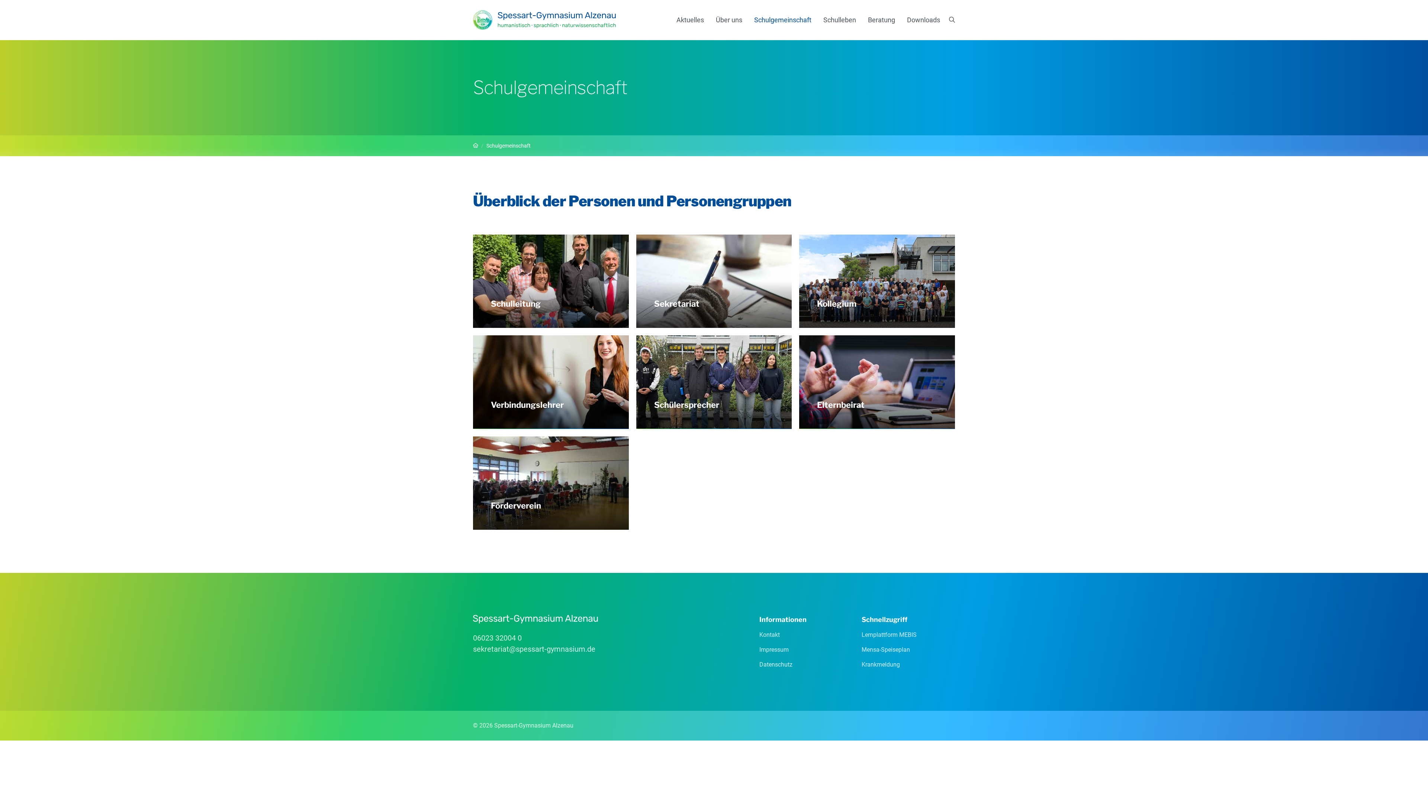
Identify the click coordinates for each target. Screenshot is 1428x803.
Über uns (729, 20)
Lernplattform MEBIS (889, 634)
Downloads (923, 20)
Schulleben (839, 20)
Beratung (881, 20)
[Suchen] (952, 20)
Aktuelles (690, 20)
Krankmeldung (881, 664)
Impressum (774, 649)
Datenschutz (775, 664)
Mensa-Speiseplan (886, 649)
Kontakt (769, 634)
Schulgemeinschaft (782, 20)
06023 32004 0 (497, 637)
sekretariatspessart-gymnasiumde (534, 649)
